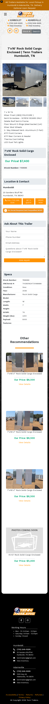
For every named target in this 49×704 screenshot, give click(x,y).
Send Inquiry (24, 260)
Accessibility (11, 695)
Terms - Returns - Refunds (30, 695)
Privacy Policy (24, 697)
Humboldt (15, 20)
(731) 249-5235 (15, 23)
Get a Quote (28, 201)
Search (36, 31)
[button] (21, 620)
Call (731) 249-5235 (13, 201)
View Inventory (16, 26)
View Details (24, 384)
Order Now (40, 201)
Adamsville (34, 20)
